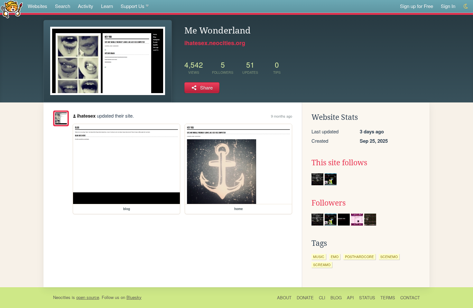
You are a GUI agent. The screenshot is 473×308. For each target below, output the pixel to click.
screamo (321, 264)
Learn (107, 6)
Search (62, 6)
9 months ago (281, 116)
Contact (410, 297)
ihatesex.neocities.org (214, 43)
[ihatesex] (61, 118)
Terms (387, 297)
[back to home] (11, 8)
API (350, 297)
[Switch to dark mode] (466, 6)
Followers (328, 203)
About (284, 297)
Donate (305, 297)
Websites (37, 6)
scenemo (389, 256)
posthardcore (359, 256)
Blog (336, 297)
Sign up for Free (416, 6)
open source (87, 297)
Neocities (61, 297)
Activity (85, 6)
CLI (322, 297)
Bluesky (134, 297)
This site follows (339, 163)
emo (335, 256)
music (318, 256)
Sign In (448, 6)
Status (367, 297)
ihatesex (86, 115)
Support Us (132, 6)
